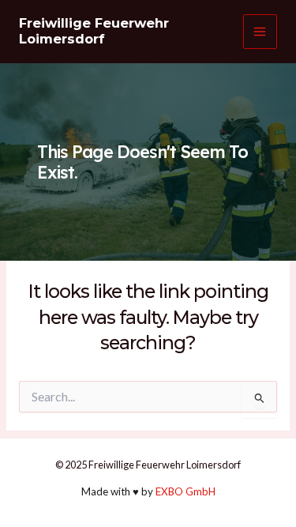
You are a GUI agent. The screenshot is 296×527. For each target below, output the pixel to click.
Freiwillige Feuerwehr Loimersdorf (94, 31)
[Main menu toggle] (260, 31)
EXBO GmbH (185, 491)
